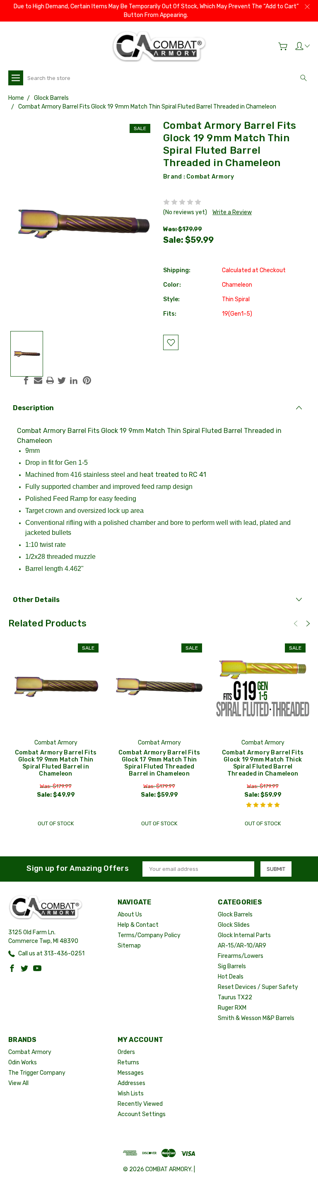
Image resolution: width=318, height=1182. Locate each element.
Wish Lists (131, 1093)
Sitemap (129, 945)
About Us (130, 914)
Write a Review (232, 212)
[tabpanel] (56, 735)
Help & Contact (138, 924)
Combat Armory (210, 176)
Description (33, 408)
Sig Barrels (232, 966)
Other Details (36, 600)
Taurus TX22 (235, 997)
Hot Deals (230, 976)
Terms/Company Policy (149, 935)
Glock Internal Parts (244, 935)
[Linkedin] (74, 380)
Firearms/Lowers (240, 956)
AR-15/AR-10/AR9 (242, 945)
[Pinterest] (87, 380)
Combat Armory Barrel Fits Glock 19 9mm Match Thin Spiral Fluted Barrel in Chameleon (55, 763)
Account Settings (142, 1114)
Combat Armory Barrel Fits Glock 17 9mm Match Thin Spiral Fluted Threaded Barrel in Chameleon (159, 763)
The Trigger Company (36, 1072)
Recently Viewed (140, 1103)
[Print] (50, 380)
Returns (128, 1062)
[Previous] (295, 623)
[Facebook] (26, 380)
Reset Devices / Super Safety (258, 987)
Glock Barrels (235, 914)
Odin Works (22, 1062)
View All (18, 1083)
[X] (62, 380)
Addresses (131, 1083)
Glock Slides (234, 924)
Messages (131, 1072)
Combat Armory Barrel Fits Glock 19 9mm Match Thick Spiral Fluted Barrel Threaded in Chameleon (263, 763)
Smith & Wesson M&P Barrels (256, 1018)
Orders (126, 1052)
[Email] (38, 380)
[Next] (308, 623)
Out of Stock (56, 823)
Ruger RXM (232, 1007)
